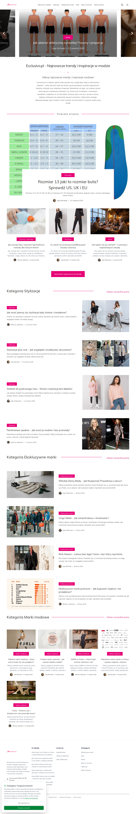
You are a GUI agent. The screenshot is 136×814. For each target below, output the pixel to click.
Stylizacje (56, 5)
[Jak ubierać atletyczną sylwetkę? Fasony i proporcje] (68, 33)
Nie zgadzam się (23, 803)
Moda (68, 37)
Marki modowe (99, 5)
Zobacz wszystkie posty (118, 292)
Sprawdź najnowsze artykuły (68, 274)
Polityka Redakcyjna (65, 797)
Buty (77, 5)
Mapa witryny (77, 797)
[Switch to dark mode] (127, 5)
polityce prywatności (31, 798)
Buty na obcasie (86, 5)
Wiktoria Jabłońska (62, 756)
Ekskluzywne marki (68, 5)
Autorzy (59, 748)
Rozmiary (68, 175)
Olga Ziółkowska (61, 759)
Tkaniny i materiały (26, 239)
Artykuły (35, 748)
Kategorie (85, 748)
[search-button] (122, 5)
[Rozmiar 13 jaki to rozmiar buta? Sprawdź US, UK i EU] (68, 162)
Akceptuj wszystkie (24, 808)
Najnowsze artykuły (44, 5)
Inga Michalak (60, 752)
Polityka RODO (52, 797)
